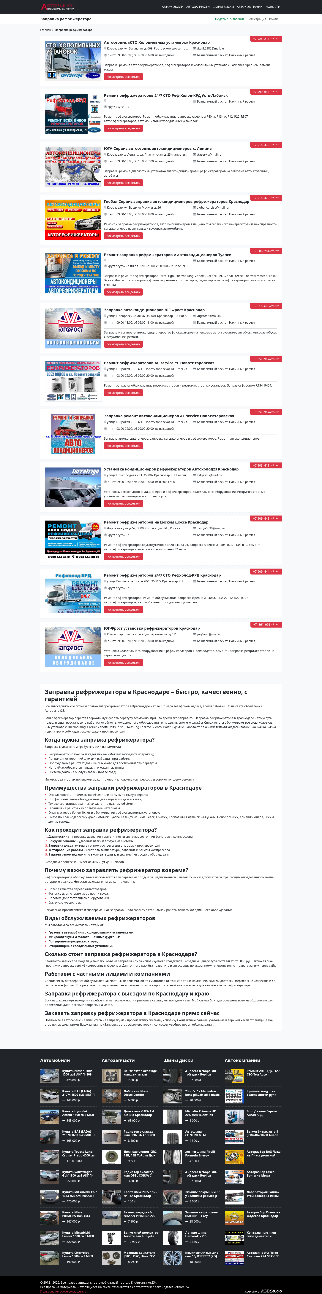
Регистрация (256, 19)
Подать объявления (229, 19)
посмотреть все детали (123, 77)
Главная (45, 30)
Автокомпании (250, 7)
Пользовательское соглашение (63, 1291)
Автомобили (172, 7)
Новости (273, 7)
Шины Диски (223, 7)
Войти (273, 19)
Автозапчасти (198, 7)
